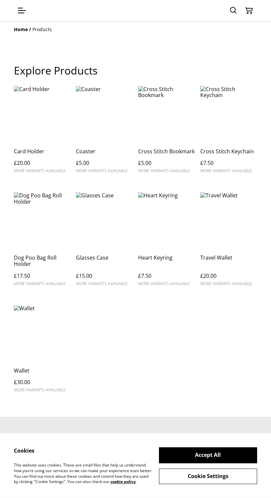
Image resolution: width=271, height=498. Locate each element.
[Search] (233, 10)
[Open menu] (22, 10)
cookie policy (123, 481)
